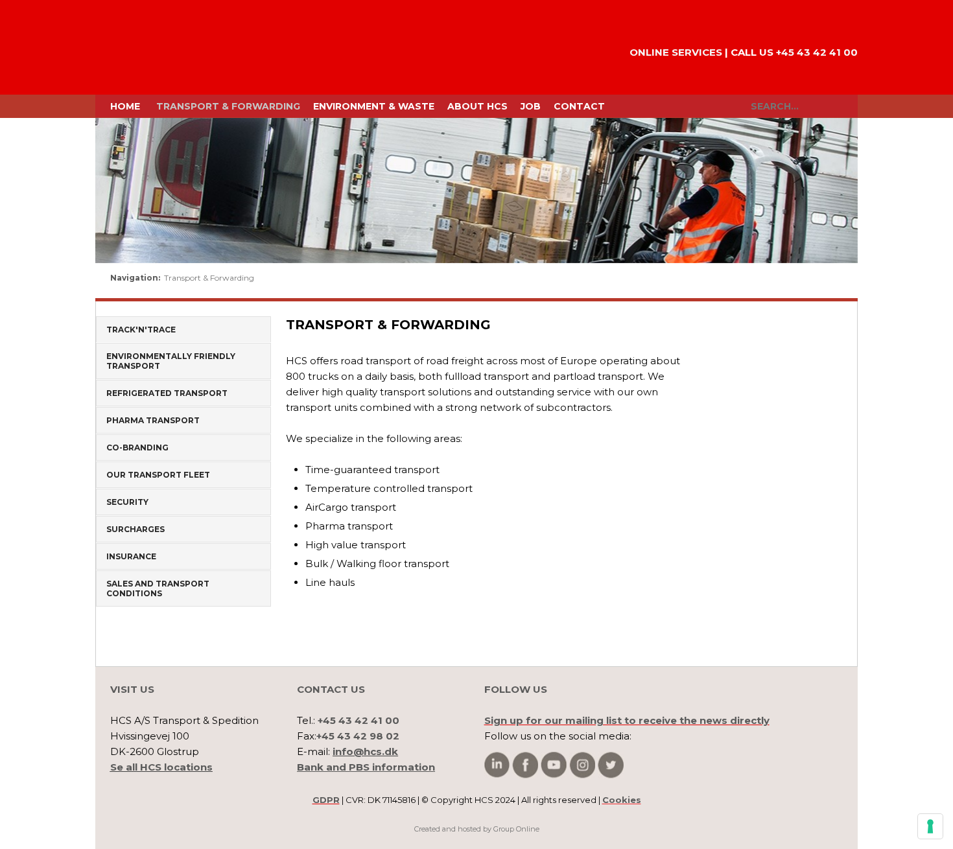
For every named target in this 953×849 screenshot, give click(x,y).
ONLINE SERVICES (675, 52)
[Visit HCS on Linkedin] (497, 765)
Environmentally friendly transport (170, 361)
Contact (579, 106)
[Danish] (783, 281)
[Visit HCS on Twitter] (611, 765)
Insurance (131, 556)
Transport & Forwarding (228, 106)
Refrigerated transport (167, 393)
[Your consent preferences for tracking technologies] (930, 826)
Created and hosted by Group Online (476, 828)
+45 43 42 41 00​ (817, 52)
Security (127, 502)
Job (531, 106)
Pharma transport (153, 420)
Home (125, 106)
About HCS (477, 106)
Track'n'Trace (141, 329)
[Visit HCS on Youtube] (554, 765)
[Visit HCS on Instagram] (582, 765)
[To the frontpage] (152, 47)
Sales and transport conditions (157, 588)
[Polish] (829, 281)
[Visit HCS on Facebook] (525, 765)
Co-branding (137, 447)
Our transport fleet (158, 475)
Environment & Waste (373, 106)
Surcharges (135, 529)
